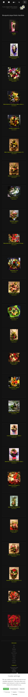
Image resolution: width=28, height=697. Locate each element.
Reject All (22, 688)
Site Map (14, 662)
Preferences (22, 692)
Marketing (15, 694)
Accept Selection (14, 688)
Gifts (14, 647)
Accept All (6, 688)
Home (14, 645)
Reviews (14, 658)
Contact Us (14, 660)
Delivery (14, 656)
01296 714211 (13, 673)
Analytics (14, 692)
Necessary (7, 692)
